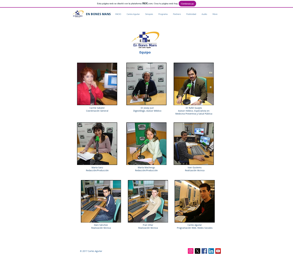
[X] (197, 251)
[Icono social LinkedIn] (211, 251)
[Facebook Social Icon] (204, 251)
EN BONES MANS (98, 14)
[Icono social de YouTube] (218, 251)
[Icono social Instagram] (190, 251)
